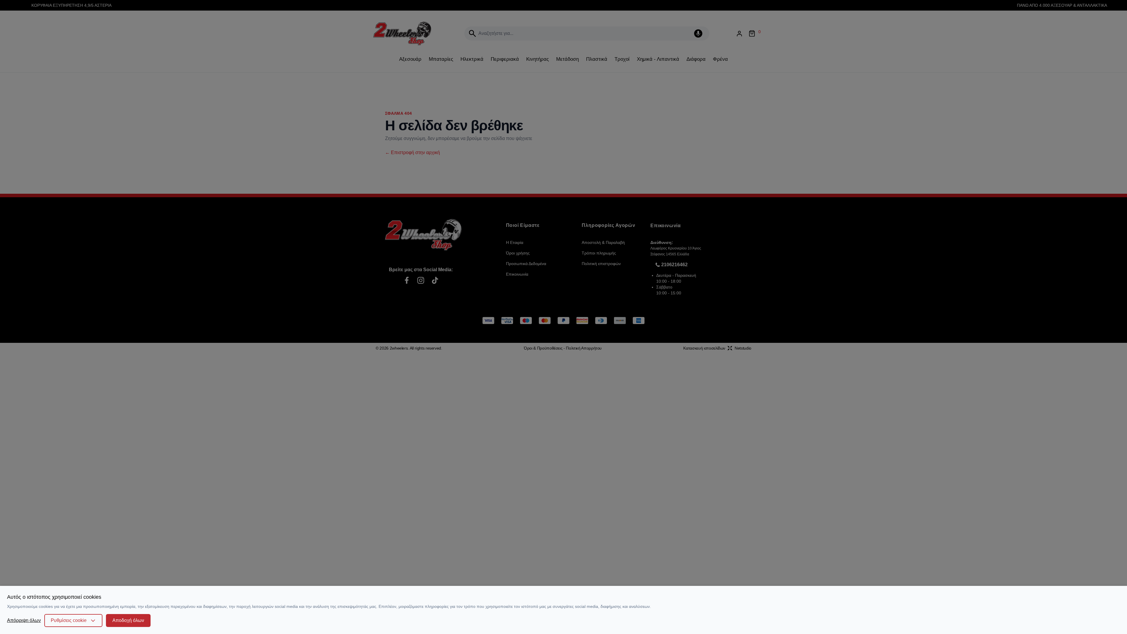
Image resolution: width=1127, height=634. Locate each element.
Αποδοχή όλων (128, 620)
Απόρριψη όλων (24, 620)
